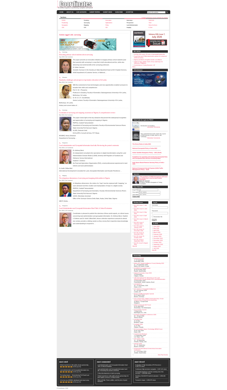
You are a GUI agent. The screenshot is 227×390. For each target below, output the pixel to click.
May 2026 (156, 228)
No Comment (69, 57)
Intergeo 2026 (138, 343)
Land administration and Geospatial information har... (75, 370)
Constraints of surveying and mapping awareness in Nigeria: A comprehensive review (87, 113)
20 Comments (69, 210)
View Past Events (163, 354)
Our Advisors (81, 12)
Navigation (65, 25)
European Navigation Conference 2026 (145, 314)
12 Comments (69, 147)
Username (155, 205)
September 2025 (158, 244)
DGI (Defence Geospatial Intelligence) (145, 289)
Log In (154, 220)
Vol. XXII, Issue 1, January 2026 (139, 226)
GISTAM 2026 (138, 319)
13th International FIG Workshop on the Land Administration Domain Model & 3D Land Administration (149, 278)
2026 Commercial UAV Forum (142, 305)
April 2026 (156, 230)
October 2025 (157, 242)
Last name (135, 194)
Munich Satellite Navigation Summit (144, 294)
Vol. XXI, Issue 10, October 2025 (139, 236)
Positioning (65, 22)
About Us (69, 12)
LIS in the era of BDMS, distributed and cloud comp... (75, 380)
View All (134, 246)
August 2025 (157, 246)
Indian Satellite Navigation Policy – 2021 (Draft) (147, 152)
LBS (63, 27)
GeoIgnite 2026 (138, 324)
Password (155, 210)
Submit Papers (94, 12)
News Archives (153, 25)
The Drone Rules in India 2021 (141, 144)
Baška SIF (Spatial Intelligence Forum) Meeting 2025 (149, 263)
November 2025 (158, 240)
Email (134, 190)
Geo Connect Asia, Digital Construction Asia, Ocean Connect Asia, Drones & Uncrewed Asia (149, 299)
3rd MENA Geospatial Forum (142, 268)
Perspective (65, 142)
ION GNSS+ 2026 (139, 339)
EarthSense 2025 (139, 258)
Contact (144, 17)
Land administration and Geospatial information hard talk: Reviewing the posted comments (89, 145)
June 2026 (156, 226)
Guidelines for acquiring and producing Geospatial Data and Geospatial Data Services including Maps (149, 157)
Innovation (108, 20)
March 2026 (156, 232)
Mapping (64, 175)
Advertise (129, 12)
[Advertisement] (149, 103)
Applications (108, 22)
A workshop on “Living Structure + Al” (144, 65)
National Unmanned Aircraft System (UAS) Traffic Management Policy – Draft (147, 168)
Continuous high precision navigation (145, 369)
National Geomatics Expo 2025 (143, 273)
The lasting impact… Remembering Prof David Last (74, 375)
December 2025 (158, 238)
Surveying (64, 52)
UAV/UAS (151, 20)
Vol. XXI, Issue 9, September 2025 (139, 240)
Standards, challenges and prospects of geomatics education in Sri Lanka (83, 80)
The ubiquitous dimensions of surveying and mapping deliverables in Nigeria (84, 178)
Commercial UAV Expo (140, 334)
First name (135, 192)
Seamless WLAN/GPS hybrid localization (147, 376)
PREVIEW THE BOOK (153, 127)
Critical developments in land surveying (109, 373)
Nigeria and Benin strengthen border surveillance (148, 59)
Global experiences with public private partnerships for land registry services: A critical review (113, 376)
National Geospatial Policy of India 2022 (144, 148)
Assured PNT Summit (140, 309)
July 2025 (156, 248)
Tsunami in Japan (140, 380)
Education (64, 77)
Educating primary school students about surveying (76, 55)
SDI (106, 27)
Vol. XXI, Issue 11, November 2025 (139, 233)
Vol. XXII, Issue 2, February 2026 (139, 223)
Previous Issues (152, 17)
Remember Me (158, 216)
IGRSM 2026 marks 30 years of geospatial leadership (149, 54)
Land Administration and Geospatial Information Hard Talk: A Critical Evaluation (85, 208)
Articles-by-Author (162, 17)
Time (150, 22)
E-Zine (150, 27)
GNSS (63, 20)
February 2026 (157, 234)
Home (61, 12)
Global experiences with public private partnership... (74, 365)
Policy (107, 25)
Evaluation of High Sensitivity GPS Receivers (148, 365)
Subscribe (119, 12)
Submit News (107, 12)
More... (134, 67)
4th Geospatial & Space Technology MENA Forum (148, 329)
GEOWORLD (138, 284)
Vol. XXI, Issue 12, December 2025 (139, 230)
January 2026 (157, 236)
